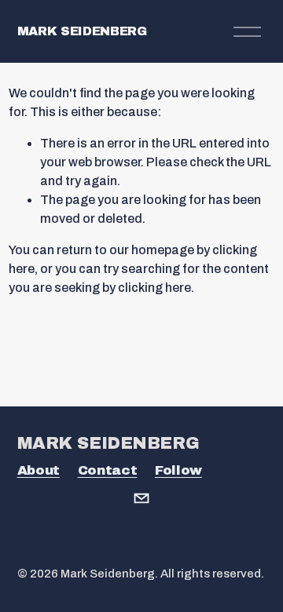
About (38, 470)
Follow (178, 470)
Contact (108, 470)
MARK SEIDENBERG (82, 31)
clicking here (154, 287)
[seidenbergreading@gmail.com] (141, 498)
